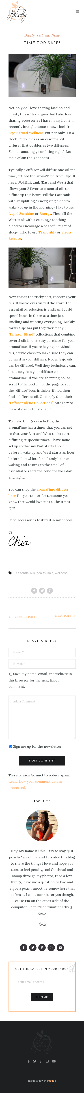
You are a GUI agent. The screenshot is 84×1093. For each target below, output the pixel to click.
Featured (43, 35)
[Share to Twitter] (42, 591)
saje (50, 573)
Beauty (29, 35)
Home (55, 35)
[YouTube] (60, 947)
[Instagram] (51, 947)
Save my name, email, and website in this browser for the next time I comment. (40, 680)
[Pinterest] (42, 947)
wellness (61, 573)
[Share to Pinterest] (50, 591)
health (41, 573)
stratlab (51, 1080)
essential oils (25, 573)
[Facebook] (23, 947)
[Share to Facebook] (34, 591)
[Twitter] (33, 947)
